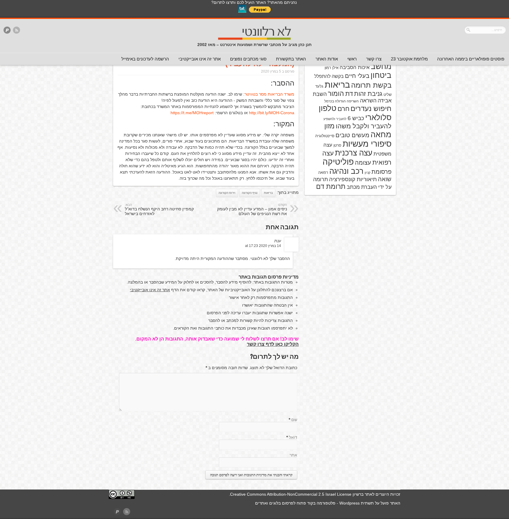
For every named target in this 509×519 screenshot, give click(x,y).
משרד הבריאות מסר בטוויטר (269, 94)
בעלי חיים (357, 76)
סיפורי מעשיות (367, 143)
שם (294, 419)
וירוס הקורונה (227, 192)
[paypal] (7, 31)
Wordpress (349, 503)
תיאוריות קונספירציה (353, 179)
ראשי (352, 58)
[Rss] (16, 31)
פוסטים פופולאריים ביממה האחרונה (470, 58)
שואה (384, 179)
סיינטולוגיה (324, 135)
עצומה (363, 162)
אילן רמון (331, 68)
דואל (293, 437)
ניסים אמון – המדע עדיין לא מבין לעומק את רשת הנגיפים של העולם (252, 209)
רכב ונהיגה (346, 171)
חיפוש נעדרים (371, 108)
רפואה (323, 172)
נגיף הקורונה (249, 192)
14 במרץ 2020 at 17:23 (263, 246)
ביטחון (381, 75)
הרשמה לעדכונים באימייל (145, 58)
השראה (368, 101)
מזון (329, 126)
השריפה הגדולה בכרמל (341, 101)
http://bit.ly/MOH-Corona (271, 112)
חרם (343, 108)
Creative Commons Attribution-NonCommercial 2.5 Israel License (290, 494)
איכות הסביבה (355, 67)
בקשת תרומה (371, 85)
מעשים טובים (352, 135)
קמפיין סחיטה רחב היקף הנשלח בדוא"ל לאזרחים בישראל (159, 209)
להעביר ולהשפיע (334, 119)
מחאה (381, 134)
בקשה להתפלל (329, 76)
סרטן (337, 145)
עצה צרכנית (353, 153)
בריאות (268, 192)
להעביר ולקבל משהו (363, 126)
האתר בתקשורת (291, 58)
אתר (293, 455)
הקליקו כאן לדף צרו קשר (273, 344)
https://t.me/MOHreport (192, 112)
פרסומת (381, 171)
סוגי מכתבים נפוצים (248, 58)
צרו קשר (373, 58)
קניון (367, 172)
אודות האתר (326, 58)
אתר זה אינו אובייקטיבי (200, 58)
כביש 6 (356, 118)
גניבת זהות (368, 93)
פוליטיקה (338, 161)
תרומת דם (331, 186)
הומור (336, 93)
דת (349, 93)
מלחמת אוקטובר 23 (409, 58)
